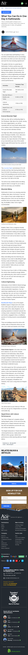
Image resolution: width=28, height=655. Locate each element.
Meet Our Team (4, 537)
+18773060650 (14, 626)
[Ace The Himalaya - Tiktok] (19, 561)
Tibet (2, 528)
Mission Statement (5, 548)
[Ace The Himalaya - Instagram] (13, 561)
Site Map (17, 544)
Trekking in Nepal (19, 525)
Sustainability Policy (19, 539)
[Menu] (26, 3)
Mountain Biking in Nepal (20, 530)
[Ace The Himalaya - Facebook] (7, 561)
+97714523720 (17, 573)
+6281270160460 (14, 635)
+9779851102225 (12, 583)
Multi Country (4, 530)
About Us (3, 535)
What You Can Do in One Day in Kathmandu (13, 8)
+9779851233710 (14, 617)
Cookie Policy (18, 542)
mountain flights (8, 168)
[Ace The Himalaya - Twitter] (22, 561)
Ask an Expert (6, 12)
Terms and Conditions (20, 537)
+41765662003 (15, 631)
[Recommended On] (5, 556)
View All (14, 483)
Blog (2, 8)
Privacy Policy (18, 541)
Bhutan (2, 526)
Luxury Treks (18, 526)
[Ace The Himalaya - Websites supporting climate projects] (14, 651)
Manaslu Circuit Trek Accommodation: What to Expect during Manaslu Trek (13, 475)
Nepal (2, 525)
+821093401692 (16, 640)
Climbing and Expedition (20, 528)
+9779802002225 (11, 585)
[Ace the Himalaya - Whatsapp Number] (22, 3)
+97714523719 (9, 573)
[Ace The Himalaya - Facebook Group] (10, 561)
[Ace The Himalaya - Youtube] (16, 561)
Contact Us (3, 546)
